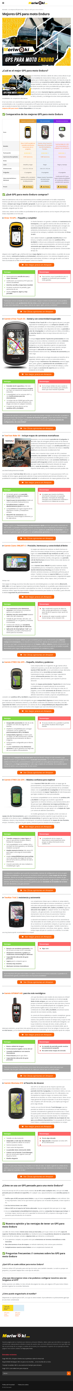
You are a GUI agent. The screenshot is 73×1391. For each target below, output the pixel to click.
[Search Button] (69, 1373)
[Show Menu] (3, 3)
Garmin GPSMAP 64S (13, 993)
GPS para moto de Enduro (17, 1314)
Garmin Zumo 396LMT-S (15, 545)
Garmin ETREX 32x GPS (14, 662)
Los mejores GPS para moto (15, 9)
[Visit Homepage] (37, 3)
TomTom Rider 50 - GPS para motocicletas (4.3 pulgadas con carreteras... (62, 146)
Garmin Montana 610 (13, 1083)
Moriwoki (4, 9)
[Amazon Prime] (62, 161)
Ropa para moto (27, 1348)
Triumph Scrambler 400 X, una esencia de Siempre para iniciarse (22, 1365)
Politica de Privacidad (8, 1384)
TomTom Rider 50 (12, 435)
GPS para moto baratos (6, 1314)
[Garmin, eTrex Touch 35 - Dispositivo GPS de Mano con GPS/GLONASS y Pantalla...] (45, 132)
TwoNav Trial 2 (11, 897)
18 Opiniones (62, 157)
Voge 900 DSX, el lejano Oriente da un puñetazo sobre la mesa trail (23, 1358)
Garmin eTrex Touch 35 (14, 319)
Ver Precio (29, 187)
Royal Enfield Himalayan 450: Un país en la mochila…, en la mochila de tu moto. (26, 1362)
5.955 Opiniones (28, 157)
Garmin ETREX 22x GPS (14, 780)
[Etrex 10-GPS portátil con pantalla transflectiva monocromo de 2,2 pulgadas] (28, 132)
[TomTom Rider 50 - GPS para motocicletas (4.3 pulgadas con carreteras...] (62, 132)
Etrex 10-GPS (10, 218)
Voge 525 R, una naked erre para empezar (15, 1368)
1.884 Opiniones (45, 157)
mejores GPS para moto (10, 108)
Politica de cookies (23, 1384)
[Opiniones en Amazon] (28, 153)
